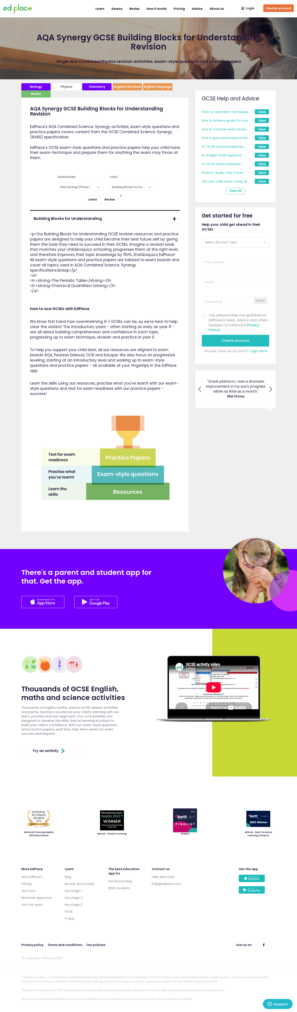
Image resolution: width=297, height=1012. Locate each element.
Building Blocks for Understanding (68, 218)
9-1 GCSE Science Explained (222, 146)
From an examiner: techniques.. (226, 112)
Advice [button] (197, 9)
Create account (278, 8)
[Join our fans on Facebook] (263, 944)
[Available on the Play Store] (257, 892)
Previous (200, 390)
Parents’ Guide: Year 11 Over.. (223, 173)
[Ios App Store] (43, 606)
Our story (28, 891)
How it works (157, 9)
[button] (235, 242)
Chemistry (97, 87)
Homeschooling (120, 881)
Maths (36, 94)
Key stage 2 (73, 898)
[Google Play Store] (95, 606)
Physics (66, 87)
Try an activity (45, 750)
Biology (36, 87)
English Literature (127, 87)
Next (271, 390)
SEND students (119, 888)
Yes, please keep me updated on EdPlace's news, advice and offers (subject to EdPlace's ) (238, 323)
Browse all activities (79, 884)
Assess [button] (116, 9)
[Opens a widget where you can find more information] (278, 1004)
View (262, 112)
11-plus (69, 918)
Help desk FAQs (163, 877)
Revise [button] (134, 9)
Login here (258, 350)
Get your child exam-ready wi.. (225, 181)
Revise (110, 199)
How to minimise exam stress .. (225, 129)
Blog (68, 877)
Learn (99, 9)
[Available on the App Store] (257, 880)
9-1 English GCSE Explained (221, 155)
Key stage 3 (73, 905)
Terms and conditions (64, 945)
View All (235, 191)
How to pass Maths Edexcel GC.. (226, 138)
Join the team (32, 905)
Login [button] (250, 8)
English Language (158, 87)
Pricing (179, 9)
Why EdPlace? (31, 877)
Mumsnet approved (36, 898)
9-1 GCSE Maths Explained (221, 164)
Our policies (95, 945)
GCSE (69, 911)
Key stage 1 (73, 891)
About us (217, 9)
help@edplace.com (167, 884)
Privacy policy (32, 945)
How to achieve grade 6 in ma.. (225, 120)
